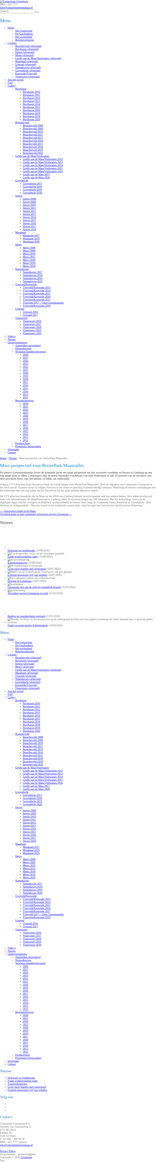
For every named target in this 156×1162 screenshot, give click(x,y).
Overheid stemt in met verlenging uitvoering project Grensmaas (36, 514)
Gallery (12, 85)
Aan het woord (16, 79)
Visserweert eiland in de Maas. (18, 511)
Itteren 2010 (29, 205)
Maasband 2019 (31, 238)
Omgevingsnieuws (17, 342)
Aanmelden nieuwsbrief (28, 345)
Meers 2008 (29, 247)
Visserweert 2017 (32, 324)
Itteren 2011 (29, 208)
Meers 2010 (29, 253)
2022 (25, 367)
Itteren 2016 (29, 223)
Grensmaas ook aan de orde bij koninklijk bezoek (34, 587)
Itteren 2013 (29, 214)
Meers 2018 (29, 260)
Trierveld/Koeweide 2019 (36, 305)
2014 (25, 391)
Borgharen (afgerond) (27, 49)
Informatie (13, 449)
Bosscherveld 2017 (33, 143)
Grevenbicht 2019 (32, 189)
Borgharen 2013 (31, 101)
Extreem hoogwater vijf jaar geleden (27, 575)
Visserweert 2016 (32, 321)
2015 (25, 388)
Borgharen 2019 (31, 116)
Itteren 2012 (29, 211)
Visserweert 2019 (32, 330)
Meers (18, 244)
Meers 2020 (29, 266)
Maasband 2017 (31, 235)
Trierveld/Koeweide (26, 284)
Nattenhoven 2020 (32, 281)
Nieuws (12, 339)
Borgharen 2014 (31, 104)
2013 (25, 394)
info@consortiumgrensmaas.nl (16, 7)
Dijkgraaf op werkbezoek (21, 550)
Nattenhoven (22, 269)
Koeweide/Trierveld (26, 73)
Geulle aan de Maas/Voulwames (32, 156)
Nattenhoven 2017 (32, 272)
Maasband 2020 (31, 241)
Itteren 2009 (29, 202)
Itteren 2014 (29, 217)
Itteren (18, 195)
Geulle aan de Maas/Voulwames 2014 (43, 165)
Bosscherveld (22, 122)
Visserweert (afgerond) (27, 76)
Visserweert (21, 318)
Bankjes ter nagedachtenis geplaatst (26, 882)
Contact (12, 452)
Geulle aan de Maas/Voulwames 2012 (43, 159)
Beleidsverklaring (24, 40)
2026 (25, 354)
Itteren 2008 (29, 198)
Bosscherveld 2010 (33, 131)
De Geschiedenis (24, 33)
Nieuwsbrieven (23, 348)
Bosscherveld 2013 (33, 137)
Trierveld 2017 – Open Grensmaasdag (43, 302)
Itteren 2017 (29, 226)
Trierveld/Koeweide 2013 (36, 287)
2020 (25, 373)
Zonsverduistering (17, 562)
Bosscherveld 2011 (33, 134)
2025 (25, 357)
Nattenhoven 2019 (32, 278)
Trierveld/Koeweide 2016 (36, 296)
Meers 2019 (29, 263)
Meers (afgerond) (24, 55)
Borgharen (20, 88)
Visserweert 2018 (32, 327)
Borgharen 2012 (31, 98)
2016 (25, 385)
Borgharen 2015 (31, 107)
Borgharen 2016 (31, 110)
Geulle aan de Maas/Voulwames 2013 (43, 162)
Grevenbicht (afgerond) (28, 70)
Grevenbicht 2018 (32, 186)
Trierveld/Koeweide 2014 (36, 290)
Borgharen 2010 (31, 92)
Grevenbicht (21, 180)
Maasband (20, 232)
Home (11, 27)
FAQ (10, 82)
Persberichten (22, 443)
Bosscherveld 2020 (33, 153)
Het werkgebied (23, 37)
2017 (25, 382)
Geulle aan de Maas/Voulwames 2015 (43, 168)
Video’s (12, 336)
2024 (25, 360)
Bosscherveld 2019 (33, 150)
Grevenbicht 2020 (32, 192)
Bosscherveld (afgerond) (28, 46)
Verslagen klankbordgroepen (30, 351)
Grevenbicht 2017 (32, 183)
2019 (25, 376)
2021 (25, 370)
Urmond (19, 308)
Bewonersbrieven (24, 400)
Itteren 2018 (29, 229)
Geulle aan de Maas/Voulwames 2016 (43, 171)
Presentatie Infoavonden (28, 446)
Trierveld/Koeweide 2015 (36, 293)
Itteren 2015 (29, 220)
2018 (25, 379)
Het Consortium (23, 30)
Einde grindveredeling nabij (23, 556)
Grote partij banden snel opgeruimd (27, 568)
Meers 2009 (29, 250)
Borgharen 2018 (31, 113)
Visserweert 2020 (32, 333)
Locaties (12, 43)
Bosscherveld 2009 (33, 128)
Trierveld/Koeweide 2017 (36, 299)
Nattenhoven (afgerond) (28, 67)
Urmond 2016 (30, 312)
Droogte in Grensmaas (20, 581)
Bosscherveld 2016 (33, 140)
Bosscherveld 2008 (33, 125)
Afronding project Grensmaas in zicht (28, 593)
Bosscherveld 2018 (33, 147)
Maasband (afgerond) (26, 61)
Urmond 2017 (30, 315)
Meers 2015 (29, 257)
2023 (25, 364)
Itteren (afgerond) (24, 52)
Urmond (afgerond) (25, 64)
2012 (25, 397)
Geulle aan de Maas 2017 (36, 174)
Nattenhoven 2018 (32, 275)
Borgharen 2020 (31, 119)
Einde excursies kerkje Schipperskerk (28, 892)
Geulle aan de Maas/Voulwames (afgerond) (38, 58)
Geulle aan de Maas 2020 (36, 177)
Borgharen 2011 (31, 95)
